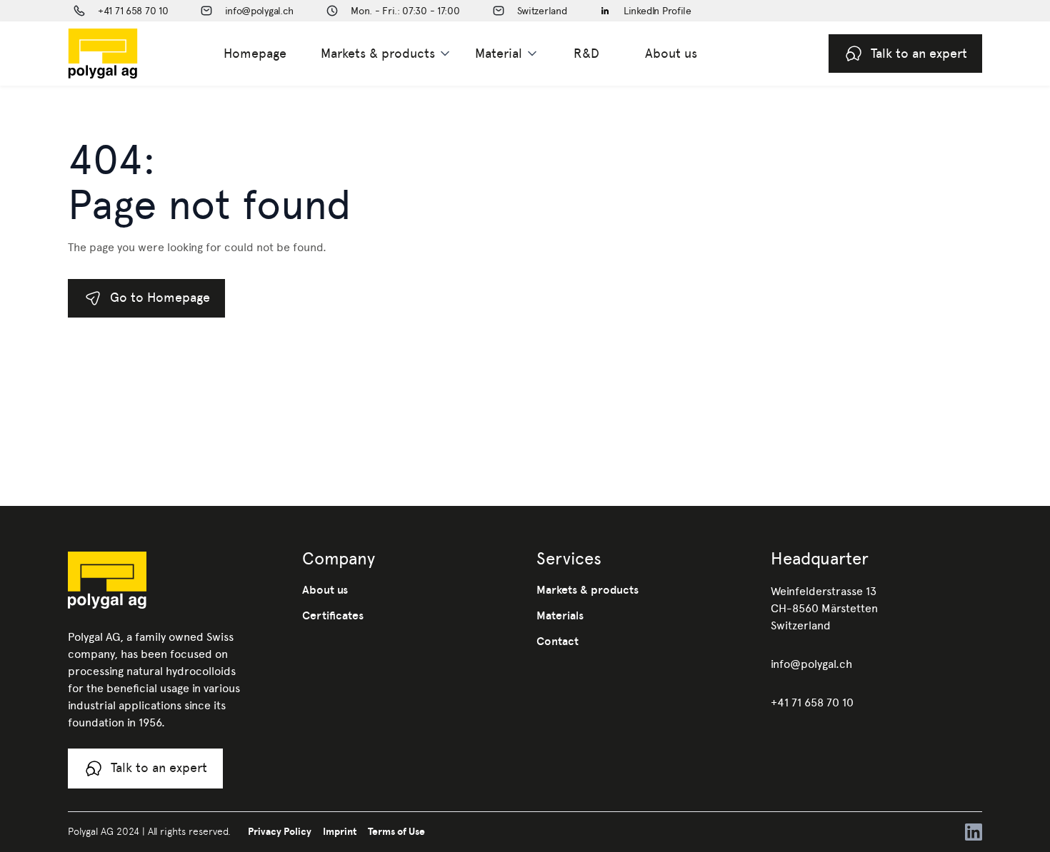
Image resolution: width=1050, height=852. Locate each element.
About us (671, 53)
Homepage (255, 53)
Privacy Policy (279, 831)
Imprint (339, 831)
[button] (386, 53)
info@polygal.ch (811, 664)
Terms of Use (396, 831)
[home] (126, 53)
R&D (586, 53)
